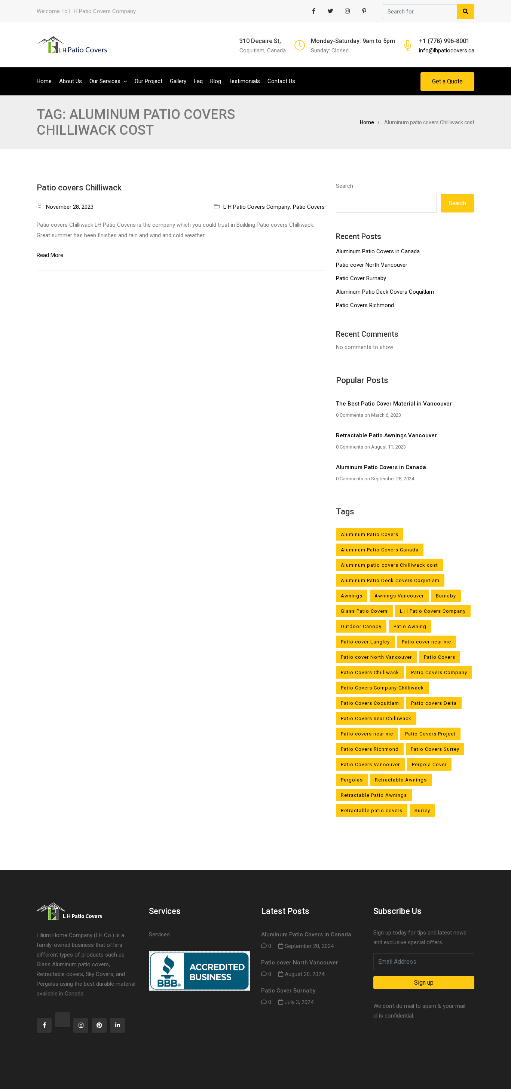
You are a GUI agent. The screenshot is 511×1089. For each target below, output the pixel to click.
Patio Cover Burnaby (361, 278)
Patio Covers (309, 207)
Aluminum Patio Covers (369, 534)
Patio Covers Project (430, 734)
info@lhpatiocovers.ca (446, 50)
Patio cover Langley (365, 642)
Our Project (148, 81)
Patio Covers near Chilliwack (376, 718)
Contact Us (281, 81)
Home (44, 81)
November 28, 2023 (70, 207)
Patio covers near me (367, 734)
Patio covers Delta (434, 703)
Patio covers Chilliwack (79, 187)
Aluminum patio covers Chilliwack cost (389, 565)
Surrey (422, 810)
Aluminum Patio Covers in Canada (378, 251)
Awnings (351, 596)
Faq (198, 81)
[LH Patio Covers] (72, 45)
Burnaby (446, 596)
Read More (50, 255)
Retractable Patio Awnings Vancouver (386, 435)
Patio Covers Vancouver (370, 764)
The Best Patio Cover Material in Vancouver (394, 403)
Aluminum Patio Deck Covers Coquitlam (385, 291)
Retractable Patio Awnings (374, 795)
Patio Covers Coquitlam (370, 703)
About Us (70, 81)
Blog (215, 81)
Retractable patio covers (372, 810)
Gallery (178, 81)
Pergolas (352, 780)
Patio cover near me (426, 642)
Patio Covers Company (439, 672)
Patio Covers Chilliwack (370, 672)
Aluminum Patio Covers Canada (380, 550)
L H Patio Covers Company (256, 207)
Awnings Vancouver (399, 596)
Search (344, 186)
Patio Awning (410, 626)
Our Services (104, 81)
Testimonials (244, 81)
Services (159, 934)
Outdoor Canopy (361, 626)
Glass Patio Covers (364, 611)
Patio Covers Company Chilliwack (382, 688)
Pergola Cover (429, 764)
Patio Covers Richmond (365, 305)
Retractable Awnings (401, 780)
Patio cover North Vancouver (371, 264)
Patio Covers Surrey (435, 749)
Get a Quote (447, 81)
